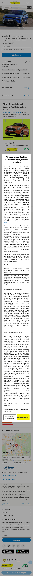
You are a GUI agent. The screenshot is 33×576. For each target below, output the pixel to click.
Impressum (24, 409)
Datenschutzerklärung (10, 409)
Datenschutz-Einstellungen (10, 417)
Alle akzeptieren (23, 417)
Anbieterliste (7, 412)
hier (5, 222)
